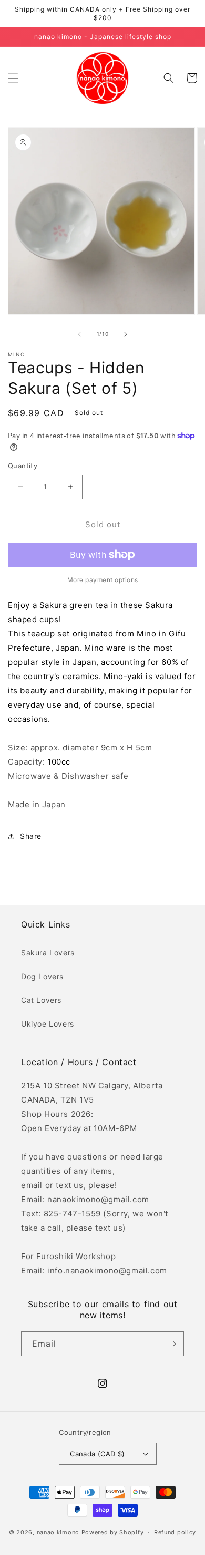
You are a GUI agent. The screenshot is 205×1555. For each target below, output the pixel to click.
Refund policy (175, 1532)
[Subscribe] (171, 1343)
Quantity (22, 465)
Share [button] (31, 836)
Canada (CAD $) (97, 1454)
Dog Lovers (42, 976)
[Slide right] (125, 334)
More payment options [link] (102, 580)
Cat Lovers (41, 1000)
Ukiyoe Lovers (47, 1023)
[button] (13, 78)
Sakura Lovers (48, 952)
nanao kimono (58, 1532)
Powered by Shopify (112, 1532)
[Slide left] (79, 334)
